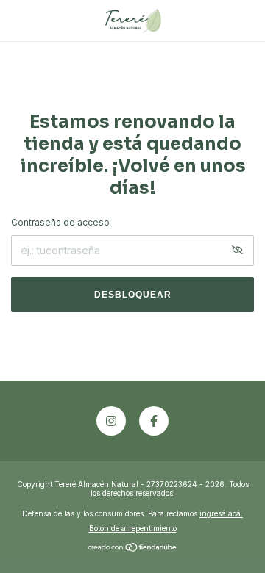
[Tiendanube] (133, 548)
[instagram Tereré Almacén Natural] (111, 421)
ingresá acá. (221, 513)
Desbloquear (133, 294)
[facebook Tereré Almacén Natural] (154, 421)
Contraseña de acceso (60, 222)
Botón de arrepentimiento (133, 528)
